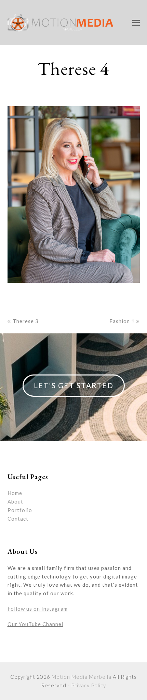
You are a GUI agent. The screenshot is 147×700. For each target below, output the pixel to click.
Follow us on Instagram (38, 609)
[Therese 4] (74, 281)
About (15, 501)
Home (15, 493)
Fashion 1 (122, 321)
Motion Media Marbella (81, 677)
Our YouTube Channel (35, 624)
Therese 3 (26, 321)
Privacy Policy (88, 685)
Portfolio (20, 510)
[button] (136, 22)
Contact (18, 519)
